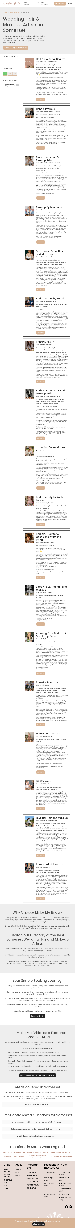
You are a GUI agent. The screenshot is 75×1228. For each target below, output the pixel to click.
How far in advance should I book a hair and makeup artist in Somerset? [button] (36, 1122)
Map (14, 73)
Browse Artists (26, 3)
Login (70, 4)
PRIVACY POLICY (32, 1179)
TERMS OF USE (32, 1175)
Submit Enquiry (60, 4)
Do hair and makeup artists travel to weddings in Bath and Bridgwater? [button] (36, 1129)
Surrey (49, 1172)
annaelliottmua (45, 109)
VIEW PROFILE (40, 99)
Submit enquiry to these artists (15, 48)
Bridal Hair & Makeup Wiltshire (61, 1157)
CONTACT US (31, 1188)
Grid (10, 73)
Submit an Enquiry (37, 1016)
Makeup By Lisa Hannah (50, 207)
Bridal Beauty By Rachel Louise (50, 498)
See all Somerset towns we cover (36, 1104)
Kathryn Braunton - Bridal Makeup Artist (51, 392)
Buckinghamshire (65, 1184)
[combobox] (11, 62)
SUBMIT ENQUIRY (7, 1170)
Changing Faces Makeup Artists (51, 449)
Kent (64, 1194)
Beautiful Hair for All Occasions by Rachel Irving (49, 537)
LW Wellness (43, 781)
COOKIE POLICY (32, 1182)
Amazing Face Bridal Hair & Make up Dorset (51, 635)
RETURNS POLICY (33, 1185)
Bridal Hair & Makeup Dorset (14, 1157)
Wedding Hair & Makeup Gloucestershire (37, 1157)
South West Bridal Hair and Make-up (49, 252)
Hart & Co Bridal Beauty (50, 59)
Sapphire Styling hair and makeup (51, 588)
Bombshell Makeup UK (49, 864)
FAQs (5, 1185)
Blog (37, 2)
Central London (64, 1173)
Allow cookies (38, 1224)
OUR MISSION (31, 1172)
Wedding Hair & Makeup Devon (61, 1152)
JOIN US (18, 1169)
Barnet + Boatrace (47, 682)
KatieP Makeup (45, 342)
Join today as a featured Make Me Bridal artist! (37, 1075)
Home (5, 12)
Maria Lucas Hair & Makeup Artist (47, 158)
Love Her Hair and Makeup (52, 818)
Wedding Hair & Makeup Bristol (14, 1152)
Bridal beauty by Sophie (50, 298)
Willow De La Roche (47, 733)
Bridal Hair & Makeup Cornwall (37, 1152)
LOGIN (6, 1188)
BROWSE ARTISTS (7, 1176)
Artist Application (45, 3)
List (5, 73)
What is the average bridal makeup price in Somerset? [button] (36, 1136)
